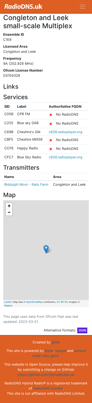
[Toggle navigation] (83, 6)
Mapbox (8, 305)
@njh (56, 342)
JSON (82, 330)
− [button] (9, 212)
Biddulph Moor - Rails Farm (26, 184)
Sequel (60, 351)
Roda (49, 351)
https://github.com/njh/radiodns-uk (46, 374)
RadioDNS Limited (48, 388)
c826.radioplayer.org (65, 132)
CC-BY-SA (62, 301)
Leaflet (7, 301)
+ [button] (9, 206)
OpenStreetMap (34, 301)
